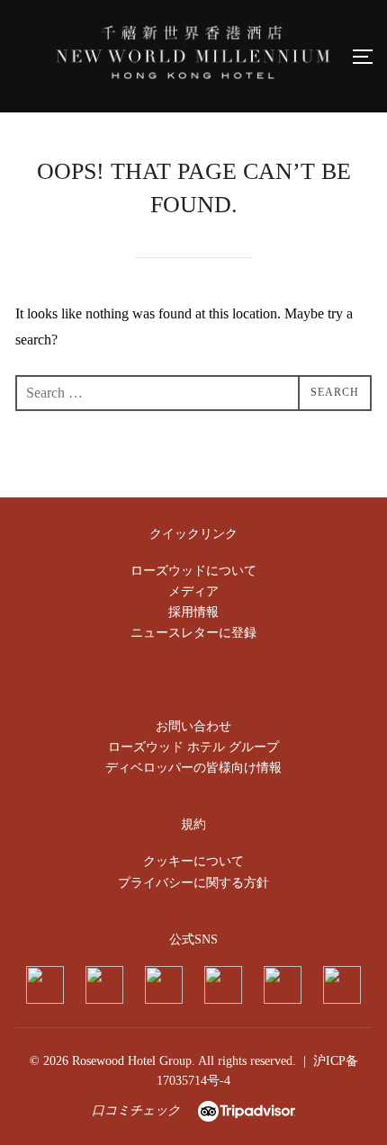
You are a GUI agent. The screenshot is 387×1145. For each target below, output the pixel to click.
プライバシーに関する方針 (193, 883)
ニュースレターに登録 (193, 633)
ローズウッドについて (193, 570)
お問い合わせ (193, 726)
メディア (193, 591)
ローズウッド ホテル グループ (193, 747)
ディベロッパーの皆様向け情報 (193, 767)
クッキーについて (193, 861)
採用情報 (193, 612)
